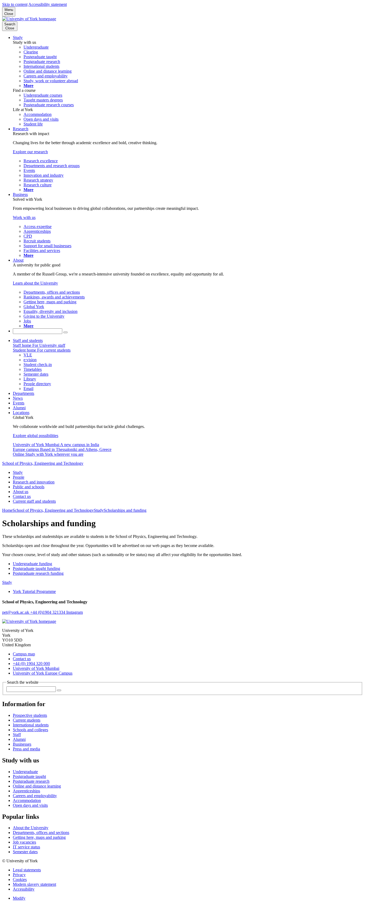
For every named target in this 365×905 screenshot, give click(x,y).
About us (20, 491)
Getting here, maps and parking (39, 837)
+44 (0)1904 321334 (48, 612)
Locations (21, 412)
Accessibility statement (47, 4)
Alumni (19, 408)
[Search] (65, 332)
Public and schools (28, 487)
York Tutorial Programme (34, 591)
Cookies (20, 879)
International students (31, 725)
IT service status (26, 847)
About (18, 260)
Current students (26, 720)
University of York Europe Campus (42, 673)
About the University (30, 827)
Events (18, 403)
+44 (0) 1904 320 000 (31, 663)
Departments (23, 393)
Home (7, 510)
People (18, 477)
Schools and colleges (30, 729)
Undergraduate (25, 771)
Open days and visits (30, 805)
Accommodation (27, 800)
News (18, 398)
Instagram (74, 612)
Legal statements (27, 870)
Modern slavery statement (34, 884)
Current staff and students (34, 501)
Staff (17, 734)
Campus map (24, 654)
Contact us (22, 496)
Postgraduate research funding (38, 573)
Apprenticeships (26, 791)
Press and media (26, 749)
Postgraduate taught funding (36, 568)
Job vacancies (24, 842)
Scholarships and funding (125, 510)
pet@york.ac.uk (16, 612)
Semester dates (25, 851)
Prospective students (30, 715)
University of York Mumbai (36, 668)
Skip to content (15, 4)
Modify (19, 898)
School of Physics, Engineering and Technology (42, 463)
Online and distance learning (37, 786)
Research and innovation (34, 482)
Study (18, 37)
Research (20, 129)
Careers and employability (35, 795)
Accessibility (23, 889)
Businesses (22, 744)
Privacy (19, 874)
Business (20, 194)
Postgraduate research (31, 781)
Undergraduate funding (32, 563)
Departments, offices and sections (41, 832)
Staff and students (28, 340)
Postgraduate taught (29, 776)
